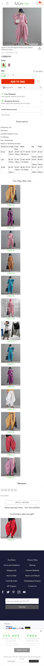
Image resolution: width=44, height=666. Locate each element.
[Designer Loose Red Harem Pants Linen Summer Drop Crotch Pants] (10, 445)
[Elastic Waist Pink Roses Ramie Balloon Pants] (10, 309)
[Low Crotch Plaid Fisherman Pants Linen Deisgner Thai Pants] (10, 331)
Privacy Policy (32, 560)
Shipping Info (11, 570)
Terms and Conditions (12, 565)
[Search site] (37, 3)
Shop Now (22, 650)
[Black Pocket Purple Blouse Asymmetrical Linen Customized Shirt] (10, 218)
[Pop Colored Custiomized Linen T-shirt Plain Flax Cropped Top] (10, 263)
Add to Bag (18, 81)
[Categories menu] (7, 3)
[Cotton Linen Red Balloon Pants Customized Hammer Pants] (11, 529)
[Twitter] (8, 592)
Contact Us (32, 586)
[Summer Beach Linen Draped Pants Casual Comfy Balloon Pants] (10, 399)
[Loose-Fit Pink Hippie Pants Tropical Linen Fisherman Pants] (10, 468)
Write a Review (22, 502)
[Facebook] (2, 592)
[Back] (2, 3)
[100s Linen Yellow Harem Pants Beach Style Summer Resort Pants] (10, 195)
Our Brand (11, 560)
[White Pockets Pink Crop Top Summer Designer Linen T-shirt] (10, 241)
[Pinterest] (13, 592)
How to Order (12, 576)
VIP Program (11, 586)
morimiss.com (22, 3)
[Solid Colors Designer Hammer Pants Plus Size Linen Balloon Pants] (10, 286)
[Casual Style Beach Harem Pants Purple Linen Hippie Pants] (10, 377)
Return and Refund (32, 576)
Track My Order (11, 581)
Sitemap (32, 565)
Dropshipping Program (32, 581)
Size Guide (39, 71)
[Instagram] (18, 592)
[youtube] (24, 592)
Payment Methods (32, 570)
